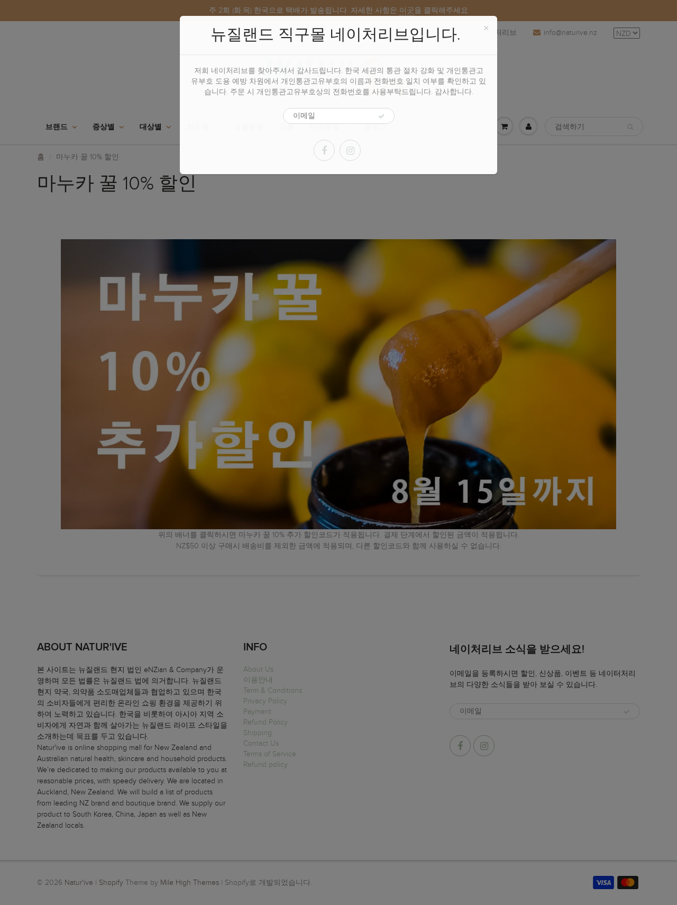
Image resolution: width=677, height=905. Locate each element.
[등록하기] (381, 116)
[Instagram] (350, 150)
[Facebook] (324, 150)
